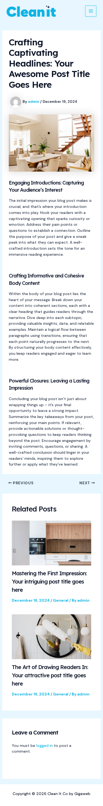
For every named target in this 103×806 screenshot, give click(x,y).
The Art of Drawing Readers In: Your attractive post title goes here (50, 675)
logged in (44, 745)
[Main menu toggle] (90, 11)
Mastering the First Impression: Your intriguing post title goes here (49, 581)
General (60, 600)
